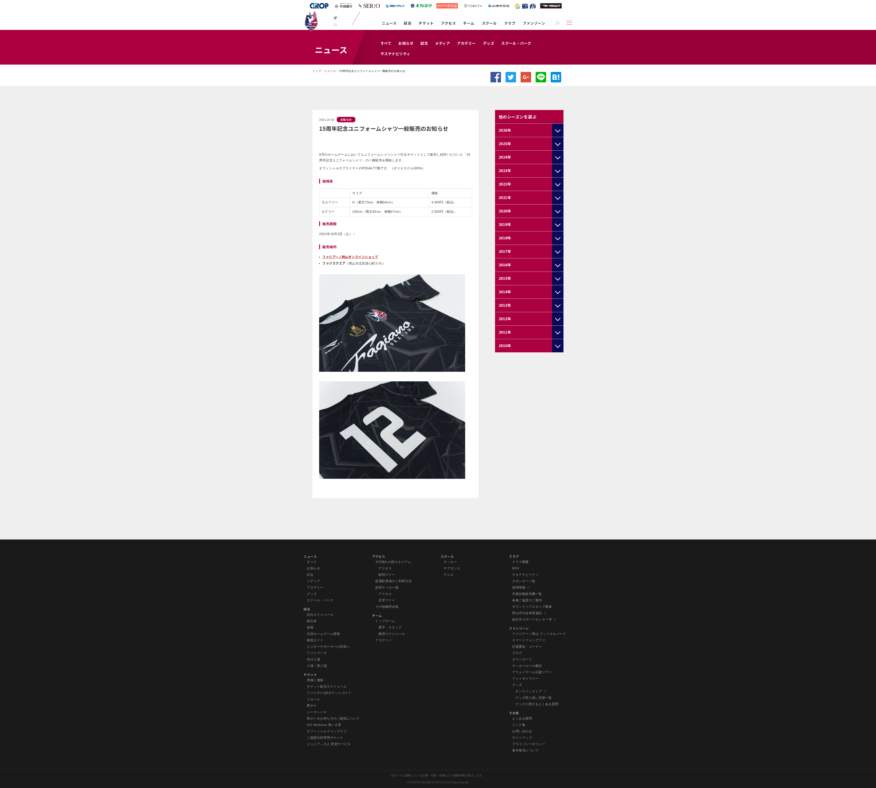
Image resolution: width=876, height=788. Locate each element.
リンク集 (518, 725)
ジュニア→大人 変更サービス (329, 744)
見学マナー (386, 600)
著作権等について (525, 750)
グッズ (488, 43)
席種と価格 (315, 680)
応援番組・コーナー (527, 646)
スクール (489, 23)
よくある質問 (522, 718)
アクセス (448, 23)
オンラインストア (528, 691)
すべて (386, 43)
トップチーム (385, 621)
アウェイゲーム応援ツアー (532, 672)
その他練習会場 (386, 606)
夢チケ (312, 705)
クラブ (509, 23)
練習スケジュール (391, 634)
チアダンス (452, 568)
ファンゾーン (534, 23)
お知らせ (405, 43)
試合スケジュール (320, 614)
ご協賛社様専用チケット (325, 737)
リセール (313, 699)
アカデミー (466, 43)
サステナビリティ (395, 53)
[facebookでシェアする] (495, 77)
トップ (317, 71)
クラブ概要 (520, 562)
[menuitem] (389, 25)
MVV (515, 568)
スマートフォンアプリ (528, 640)
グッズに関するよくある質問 (536, 704)
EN (335, 24)
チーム (468, 23)
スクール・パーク (516, 43)
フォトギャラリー (525, 678)
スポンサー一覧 (523, 581)
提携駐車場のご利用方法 (393, 581)
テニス (449, 574)
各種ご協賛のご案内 (527, 600)
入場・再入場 (317, 666)
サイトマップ (522, 737)
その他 (514, 713)
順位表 (312, 621)
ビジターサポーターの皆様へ (328, 646)
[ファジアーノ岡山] (311, 20)
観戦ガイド (315, 640)
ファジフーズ (317, 653)
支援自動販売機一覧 (527, 594)
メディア (442, 43)
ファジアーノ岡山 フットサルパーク (539, 634)
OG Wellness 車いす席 (324, 725)
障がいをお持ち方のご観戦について (333, 718)
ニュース (389, 23)
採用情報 (518, 587)
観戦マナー (386, 574)
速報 (310, 627)
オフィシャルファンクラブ (327, 731)
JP (335, 17)
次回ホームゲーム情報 (323, 634)
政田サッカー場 (386, 587)
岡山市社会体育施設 (527, 613)
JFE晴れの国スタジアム (393, 562)
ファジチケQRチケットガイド (329, 693)
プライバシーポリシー (528, 744)
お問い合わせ (522, 731)
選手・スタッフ (390, 627)
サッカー (450, 562)
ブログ (517, 653)
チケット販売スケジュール (327, 686)
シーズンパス (317, 712)
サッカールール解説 (527, 666)
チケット (426, 23)
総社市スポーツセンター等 (532, 619)
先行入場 (313, 659)
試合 (407, 23)
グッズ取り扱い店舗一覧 (533, 697)
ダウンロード (522, 659)
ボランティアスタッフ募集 (532, 606)
